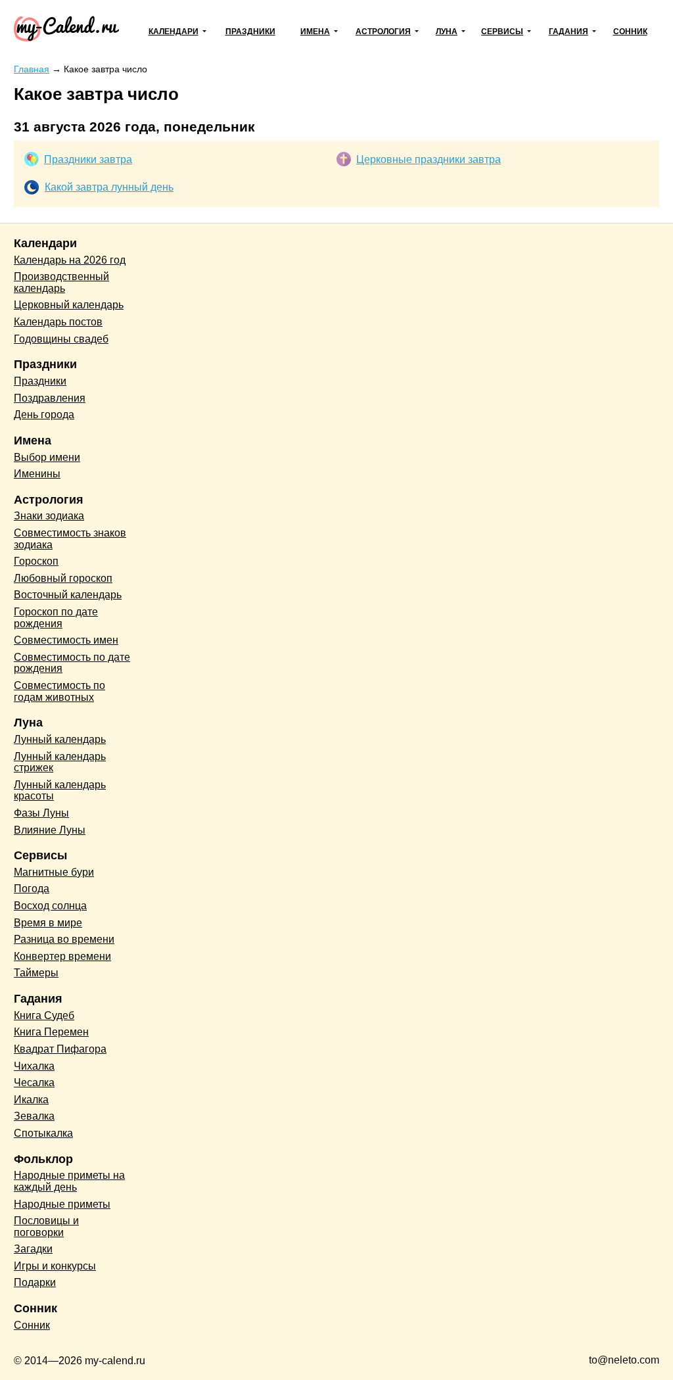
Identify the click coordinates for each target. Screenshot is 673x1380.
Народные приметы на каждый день (69, 1181)
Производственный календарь (61, 282)
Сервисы (502, 31)
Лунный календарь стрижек (60, 762)
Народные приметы (62, 1204)
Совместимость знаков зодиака (70, 538)
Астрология (383, 31)
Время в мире (48, 922)
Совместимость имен (66, 640)
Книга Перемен (51, 1031)
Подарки (35, 1282)
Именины (37, 473)
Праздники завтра (88, 159)
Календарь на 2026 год (70, 260)
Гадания (568, 31)
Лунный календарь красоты (60, 790)
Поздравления (49, 398)
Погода (31, 888)
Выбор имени (47, 457)
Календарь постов (58, 321)
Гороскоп (36, 561)
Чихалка (34, 1066)
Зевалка (34, 1116)
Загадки (33, 1248)
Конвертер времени (62, 956)
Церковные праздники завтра (428, 159)
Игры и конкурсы (55, 1266)
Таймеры (36, 972)
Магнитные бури (54, 872)
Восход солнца (50, 905)
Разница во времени (64, 939)
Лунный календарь (60, 739)
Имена (315, 31)
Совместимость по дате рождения (72, 663)
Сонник (630, 31)
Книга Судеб (44, 1015)
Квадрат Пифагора (60, 1049)
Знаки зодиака (49, 515)
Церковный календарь (69, 304)
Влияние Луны (49, 830)
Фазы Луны (41, 813)
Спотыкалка (43, 1133)
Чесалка (34, 1082)
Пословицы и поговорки (46, 1226)
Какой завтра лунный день (109, 187)
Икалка (31, 1099)
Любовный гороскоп (63, 578)
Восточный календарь (68, 594)
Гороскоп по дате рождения (56, 617)
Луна (446, 31)
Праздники (250, 31)
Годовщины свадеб (61, 339)
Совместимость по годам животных (59, 691)
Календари (173, 31)
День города (44, 414)
